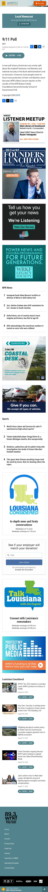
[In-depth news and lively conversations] (24, 494)
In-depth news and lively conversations (24, 523)
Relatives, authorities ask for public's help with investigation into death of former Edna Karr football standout (26, 449)
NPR (18, 95)
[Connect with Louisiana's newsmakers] (24, 596)
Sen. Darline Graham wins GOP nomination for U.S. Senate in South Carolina (25, 306)
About (6, 834)
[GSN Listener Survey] (24, 222)
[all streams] (45, 889)
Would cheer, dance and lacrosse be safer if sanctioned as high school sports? (24, 427)
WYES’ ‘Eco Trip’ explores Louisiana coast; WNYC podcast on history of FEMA (32, 686)
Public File (7, 848)
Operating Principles (11, 863)
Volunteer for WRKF (11, 858)
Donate (41, 3)
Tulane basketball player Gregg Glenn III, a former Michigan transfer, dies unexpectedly (25, 437)
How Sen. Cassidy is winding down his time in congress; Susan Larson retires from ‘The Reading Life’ (31, 708)
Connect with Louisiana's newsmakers (24, 620)
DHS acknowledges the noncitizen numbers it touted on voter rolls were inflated (25, 327)
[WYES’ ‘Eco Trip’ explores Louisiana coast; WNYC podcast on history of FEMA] (9, 687)
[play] (3, 889)
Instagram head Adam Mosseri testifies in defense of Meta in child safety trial (23, 296)
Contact (7, 839)
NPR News (7, 287)
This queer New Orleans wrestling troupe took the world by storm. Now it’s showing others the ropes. (26, 462)
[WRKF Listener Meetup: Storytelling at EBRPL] (24, 128)
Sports (5, 418)
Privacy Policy (9, 844)
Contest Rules (9, 868)
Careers (7, 853)
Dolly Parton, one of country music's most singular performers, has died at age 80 (23, 316)
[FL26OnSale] (24, 173)
